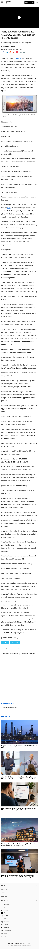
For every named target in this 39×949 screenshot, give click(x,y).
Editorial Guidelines (28, 653)
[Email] (20, 52)
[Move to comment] (24, 52)
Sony (9, 208)
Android (18, 58)
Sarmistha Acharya (9, 46)
